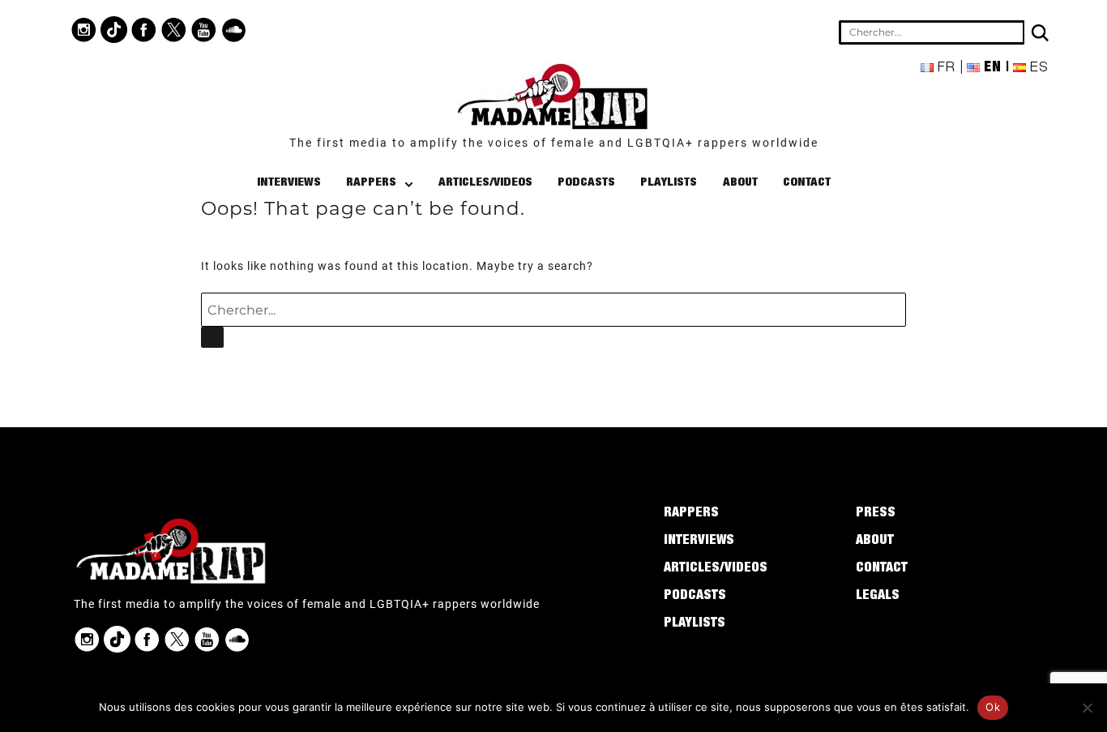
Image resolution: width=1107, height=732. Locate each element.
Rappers (371, 183)
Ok (992, 706)
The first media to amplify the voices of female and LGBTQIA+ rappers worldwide (553, 142)
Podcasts (586, 183)
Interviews (289, 183)
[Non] (1087, 708)
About (740, 183)
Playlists (668, 183)
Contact (807, 183)
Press (875, 513)
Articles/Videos (485, 183)
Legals (878, 596)
